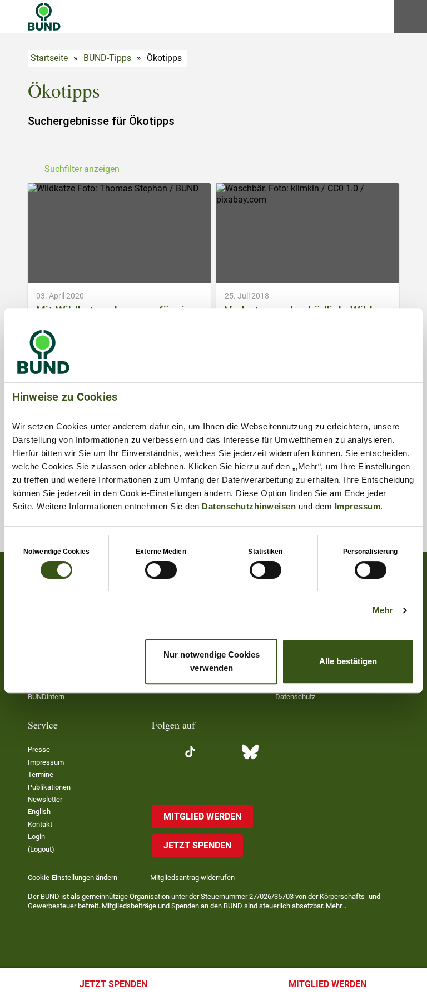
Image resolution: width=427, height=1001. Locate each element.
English (39, 811)
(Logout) (41, 849)
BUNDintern (46, 696)
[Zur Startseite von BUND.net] (44, 17)
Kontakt (40, 824)
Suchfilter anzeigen (82, 169)
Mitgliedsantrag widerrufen (192, 877)
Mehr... (336, 906)
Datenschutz (295, 696)
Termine (40, 774)
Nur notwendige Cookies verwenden (211, 661)
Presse (39, 749)
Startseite (49, 58)
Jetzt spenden (113, 984)
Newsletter (45, 799)
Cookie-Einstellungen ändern (72, 877)
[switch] (161, 570)
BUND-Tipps (107, 58)
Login (36, 836)
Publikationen (49, 787)
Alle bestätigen (348, 661)
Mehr (383, 610)
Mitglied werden (327, 984)
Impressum (358, 506)
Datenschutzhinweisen (249, 506)
